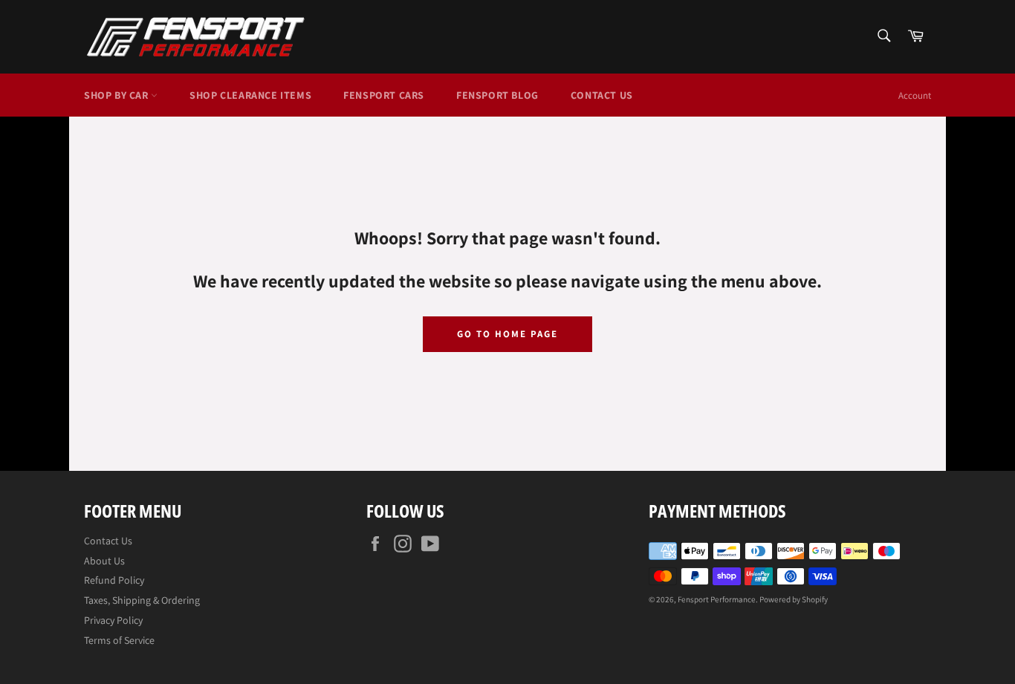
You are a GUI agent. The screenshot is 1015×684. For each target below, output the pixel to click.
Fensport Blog (497, 95)
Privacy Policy (113, 620)
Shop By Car (117, 95)
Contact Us (602, 95)
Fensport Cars (383, 95)
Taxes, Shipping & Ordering (142, 600)
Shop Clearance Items (250, 95)
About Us (104, 560)
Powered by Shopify (793, 599)
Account (914, 95)
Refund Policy (114, 580)
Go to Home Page (507, 334)
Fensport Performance (717, 599)
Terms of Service (119, 640)
